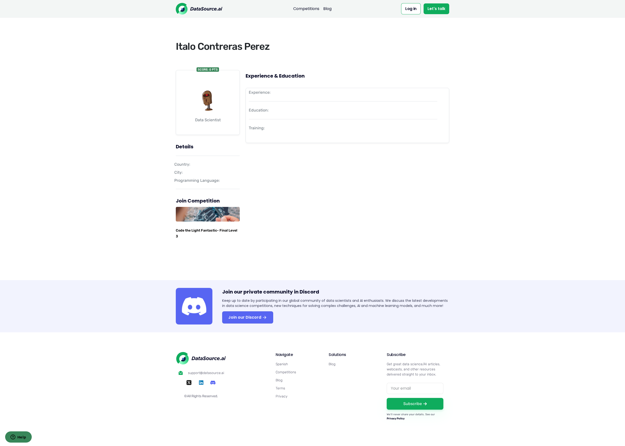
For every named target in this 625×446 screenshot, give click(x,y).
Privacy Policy (396, 418)
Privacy (281, 396)
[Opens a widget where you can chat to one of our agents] (18, 437)
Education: (259, 110)
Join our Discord (245, 317)
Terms (280, 388)
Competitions (306, 8)
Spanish (282, 364)
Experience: (260, 92)
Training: (257, 128)
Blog (327, 8)
